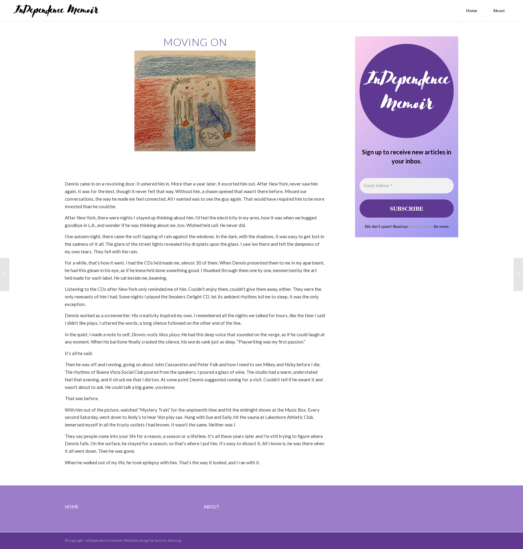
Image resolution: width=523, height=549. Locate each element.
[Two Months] (518, 274)
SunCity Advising (168, 540)
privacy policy (421, 226)
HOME (72, 506)
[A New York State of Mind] (4, 274)
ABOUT (211, 506)
